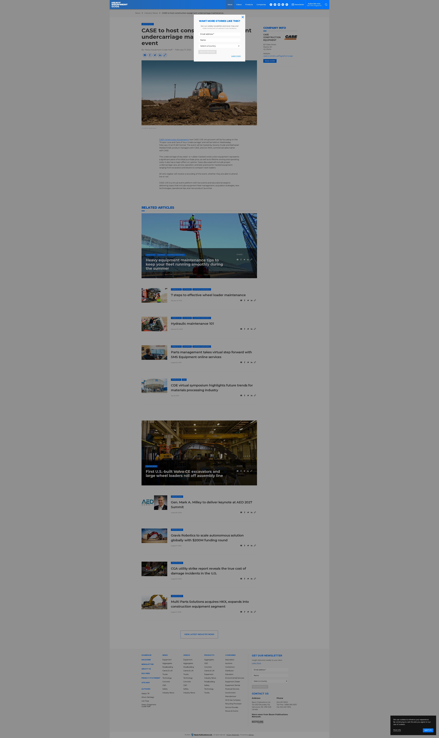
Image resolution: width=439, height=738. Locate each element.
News (230, 5)
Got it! (428, 730)
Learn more (236, 56)
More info (397, 730)
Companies (261, 5)
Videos (239, 5)
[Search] (326, 4)
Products (249, 5)
